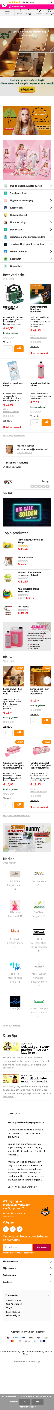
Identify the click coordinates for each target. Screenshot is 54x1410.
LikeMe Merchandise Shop (15, 977)
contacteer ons (24, 452)
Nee (37, 1402)
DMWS (48, 1351)
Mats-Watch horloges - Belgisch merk (39, 979)
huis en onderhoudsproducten (26, 186)
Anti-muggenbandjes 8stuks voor (28, 590)
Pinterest (19, 1229)
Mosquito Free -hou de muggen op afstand (29, 574)
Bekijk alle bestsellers (14, 435)
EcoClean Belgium (39, 914)
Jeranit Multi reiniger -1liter (40, 384)
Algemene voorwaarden (22, 1332)
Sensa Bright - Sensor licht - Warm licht (13, 691)
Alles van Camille (15, 914)
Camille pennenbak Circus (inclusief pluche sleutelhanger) (13, 765)
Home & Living (18, 222)
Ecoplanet (15, 259)
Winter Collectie (18, 251)
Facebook (6, 1229)
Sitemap (40, 1332)
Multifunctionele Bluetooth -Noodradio (38, 309)
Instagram (13, 1229)
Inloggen (29, 14)
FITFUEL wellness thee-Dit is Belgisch (39, 945)
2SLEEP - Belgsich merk (15, 885)
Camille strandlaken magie (13, 384)
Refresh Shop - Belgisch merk (39, 1012)
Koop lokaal (16, 207)
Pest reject (23, 606)
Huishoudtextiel (18, 215)
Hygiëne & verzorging (21, 200)
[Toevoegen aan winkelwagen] (19, 348)
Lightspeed (26, 1351)
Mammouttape (25, 557)
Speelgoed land (18, 193)
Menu (7, 14)
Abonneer (42, 1247)
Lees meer (8, 1067)
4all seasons (39, 883)
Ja (25, 1402)
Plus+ (25, 1354)
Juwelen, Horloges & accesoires (27, 244)
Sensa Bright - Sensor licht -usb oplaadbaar (40, 691)
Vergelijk (7, 342)
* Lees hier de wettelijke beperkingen (18, 1253)
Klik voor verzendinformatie (38, 336)
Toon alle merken (12, 1026)
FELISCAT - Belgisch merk (15, 943)
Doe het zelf (17, 229)
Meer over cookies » (28, 1407)
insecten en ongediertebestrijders (27, 237)
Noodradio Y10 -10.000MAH (10, 308)
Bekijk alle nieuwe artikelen (16, 815)
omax (15, 1008)
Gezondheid (16, 266)
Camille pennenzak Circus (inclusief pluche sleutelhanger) (40, 765)
